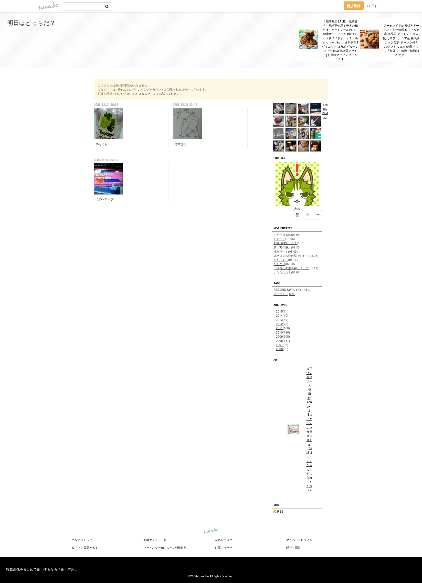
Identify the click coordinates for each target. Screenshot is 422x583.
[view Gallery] (298, 214)
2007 (279, 345)
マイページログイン (299, 540)
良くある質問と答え (85, 547)
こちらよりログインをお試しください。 (156, 93)
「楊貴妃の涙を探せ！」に (291, 268)
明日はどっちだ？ (31, 22)
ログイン (373, 5)
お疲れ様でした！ (285, 243)
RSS (279, 511)
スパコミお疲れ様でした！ (291, 255)
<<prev (325, 106)
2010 (279, 332)
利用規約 (181, 547)
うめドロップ (105, 199)
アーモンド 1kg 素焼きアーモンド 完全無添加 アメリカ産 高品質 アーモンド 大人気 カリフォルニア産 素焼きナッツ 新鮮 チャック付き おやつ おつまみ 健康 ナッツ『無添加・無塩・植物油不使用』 (401, 40)
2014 (279, 315)
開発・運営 (293, 547)
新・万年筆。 (282, 247)
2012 (279, 324)
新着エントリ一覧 (155, 540)
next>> (325, 115)
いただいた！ (282, 272)
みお (297, 208)
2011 (279, 328)
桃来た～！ (281, 251)
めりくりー (103, 144)
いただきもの (282, 234)
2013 (279, 319)
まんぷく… (281, 260)
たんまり (279, 264)
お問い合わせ (223, 547)
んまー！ (279, 239)
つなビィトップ (82, 540)
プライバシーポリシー (158, 547)
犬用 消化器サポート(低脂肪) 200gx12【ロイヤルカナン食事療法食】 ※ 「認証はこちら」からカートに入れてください (309, 429)
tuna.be (210, 531)
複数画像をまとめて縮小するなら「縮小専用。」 (43, 569)
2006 (279, 349)
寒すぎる (181, 144)
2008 (279, 340)
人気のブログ (223, 540)
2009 (279, 336)
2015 (279, 311)
